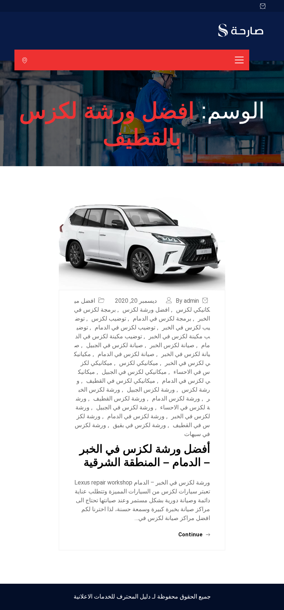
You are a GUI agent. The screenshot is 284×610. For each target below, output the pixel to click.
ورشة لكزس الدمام (176, 398)
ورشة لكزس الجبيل (151, 389)
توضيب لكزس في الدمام (125, 327)
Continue (191, 534)
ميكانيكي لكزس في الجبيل (134, 371)
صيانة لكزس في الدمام (126, 354)
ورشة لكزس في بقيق (139, 425)
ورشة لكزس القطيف (119, 398)
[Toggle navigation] (239, 60)
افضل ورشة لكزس (145, 309)
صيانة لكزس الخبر (172, 345)
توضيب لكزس (108, 318)
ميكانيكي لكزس (138, 362)
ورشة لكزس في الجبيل (124, 407)
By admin (187, 300)
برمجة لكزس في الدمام (162, 318)
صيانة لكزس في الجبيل (114, 345)
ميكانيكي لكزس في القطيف (120, 380)
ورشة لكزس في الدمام (136, 416)
